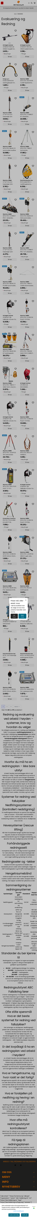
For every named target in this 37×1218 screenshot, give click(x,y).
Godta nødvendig (14, 1215)
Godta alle (25, 1215)
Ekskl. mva (22, 616)
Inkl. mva (14, 616)
